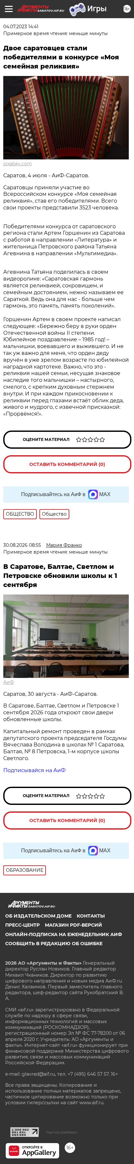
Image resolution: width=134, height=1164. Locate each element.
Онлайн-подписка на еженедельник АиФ (63, 934)
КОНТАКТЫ (91, 916)
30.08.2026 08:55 (22, 545)
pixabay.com (17, 164)
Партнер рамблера (61, 1132)
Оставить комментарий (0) (67, 464)
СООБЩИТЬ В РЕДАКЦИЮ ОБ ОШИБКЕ (53, 943)
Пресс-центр (22, 925)
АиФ (8, 682)
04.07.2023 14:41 (20, 27)
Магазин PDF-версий (73, 925)
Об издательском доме (38, 916)
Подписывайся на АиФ (34, 770)
